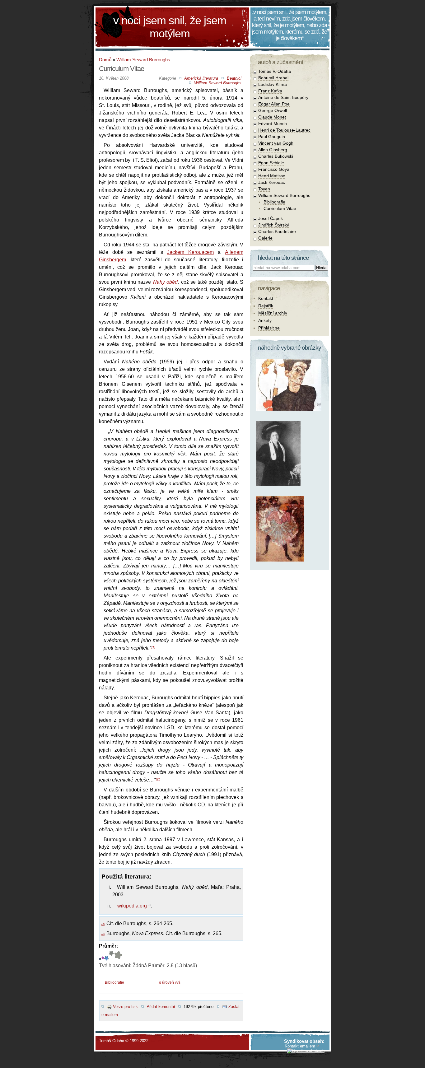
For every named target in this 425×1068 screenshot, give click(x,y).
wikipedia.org (132, 905)
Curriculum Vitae (280, 208)
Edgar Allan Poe (274, 103)
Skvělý (111, 956)
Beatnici (234, 78)
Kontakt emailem (300, 1046)
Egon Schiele (271, 162)
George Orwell (272, 110)
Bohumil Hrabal (273, 77)
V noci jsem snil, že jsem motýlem (169, 27)
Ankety (265, 320)
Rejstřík (265, 305)
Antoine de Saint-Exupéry (283, 97)
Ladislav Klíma (272, 84)
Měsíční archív (272, 312)
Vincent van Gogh (275, 143)
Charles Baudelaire (277, 231)
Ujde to (102, 956)
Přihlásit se (269, 327)
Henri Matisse (271, 175)
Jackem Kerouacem (190, 252)
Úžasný (118, 956)
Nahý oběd (165, 282)
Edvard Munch (272, 123)
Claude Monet (272, 116)
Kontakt (265, 298)
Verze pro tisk (125, 1006)
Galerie (265, 238)
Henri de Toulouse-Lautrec (284, 130)
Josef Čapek (270, 218)
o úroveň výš (169, 982)
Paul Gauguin (271, 136)
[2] (158, 779)
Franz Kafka (270, 90)
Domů (105, 59)
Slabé (100, 956)
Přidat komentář (161, 1006)
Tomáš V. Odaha (274, 71)
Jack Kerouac (271, 182)
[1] (153, 647)
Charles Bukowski (275, 156)
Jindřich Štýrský (273, 224)
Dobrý (106, 956)
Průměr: (108, 946)
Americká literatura (201, 78)
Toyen (264, 188)
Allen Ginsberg (272, 149)
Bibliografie (114, 982)
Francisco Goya (273, 169)
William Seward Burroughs (143, 59)
